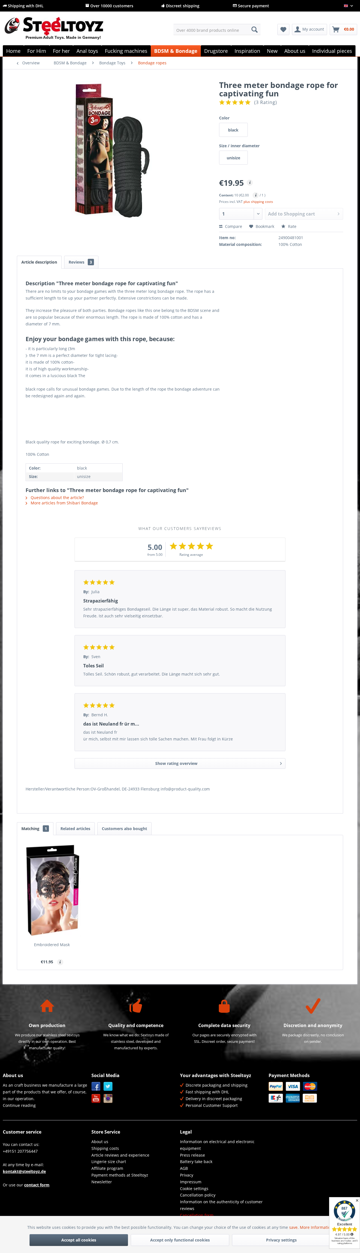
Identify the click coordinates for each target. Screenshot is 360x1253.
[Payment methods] (311, 1092)
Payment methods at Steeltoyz (119, 1175)
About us (99, 1141)
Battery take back (196, 1161)
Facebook (96, 1086)
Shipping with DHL (25, 5)
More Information (316, 1227)
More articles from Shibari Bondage (64, 503)
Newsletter (101, 1181)
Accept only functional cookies (180, 1240)
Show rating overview (176, 763)
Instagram (108, 1098)
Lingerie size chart (108, 1161)
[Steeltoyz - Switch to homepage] (63, 30)
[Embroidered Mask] (52, 890)
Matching (34, 828)
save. (294, 1227)
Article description (39, 262)
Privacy (186, 1175)
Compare (233, 226)
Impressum (190, 1181)
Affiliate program (107, 1168)
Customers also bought (124, 828)
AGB (184, 1168)
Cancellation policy (197, 1195)
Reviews (80, 262)
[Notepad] (283, 29)
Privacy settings (281, 1240)
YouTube (96, 1098)
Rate (291, 226)
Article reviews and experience (120, 1155)
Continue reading (19, 1105)
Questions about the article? (57, 497)
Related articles (75, 828)
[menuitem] (217, 29)
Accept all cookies (78, 1240)
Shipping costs (105, 1148)
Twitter (108, 1086)
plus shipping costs (258, 201)
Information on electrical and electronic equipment (217, 1145)
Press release (192, 1155)
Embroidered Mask (52, 944)
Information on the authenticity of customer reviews (221, 1205)
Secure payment (253, 5)
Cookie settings (194, 1188)
